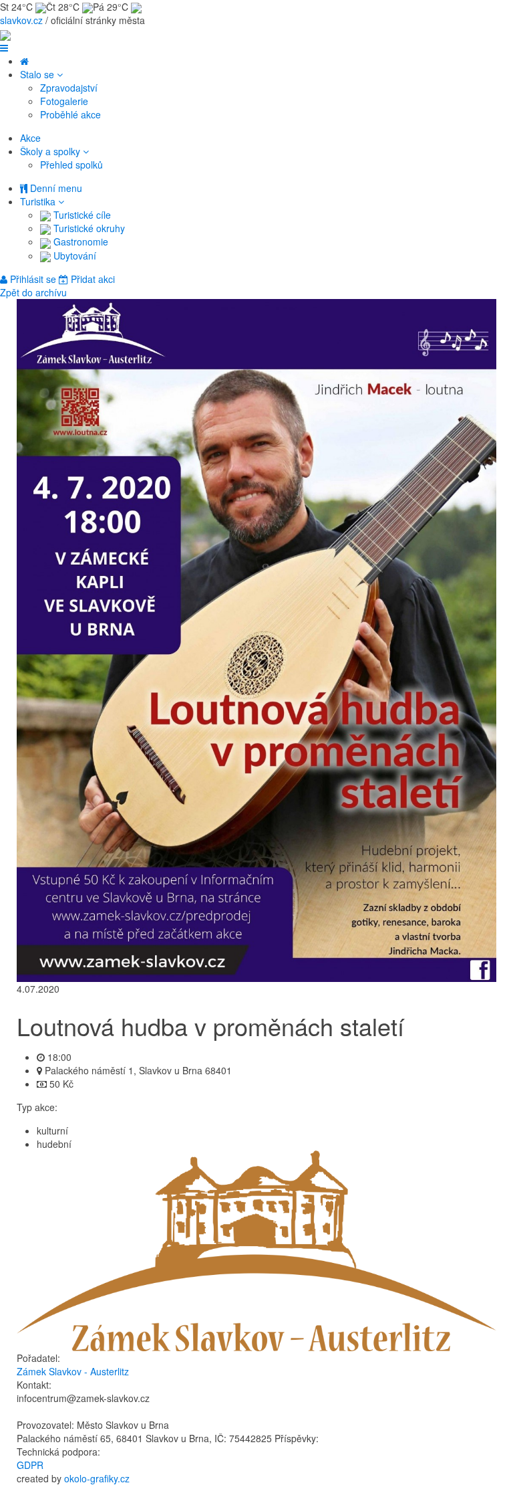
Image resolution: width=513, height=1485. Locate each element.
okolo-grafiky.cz (97, 1478)
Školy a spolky (51, 151)
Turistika (39, 201)
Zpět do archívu (33, 292)
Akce (30, 137)
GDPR (30, 1465)
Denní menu (54, 188)
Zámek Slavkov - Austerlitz (73, 1371)
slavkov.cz (21, 20)
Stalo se (38, 74)
